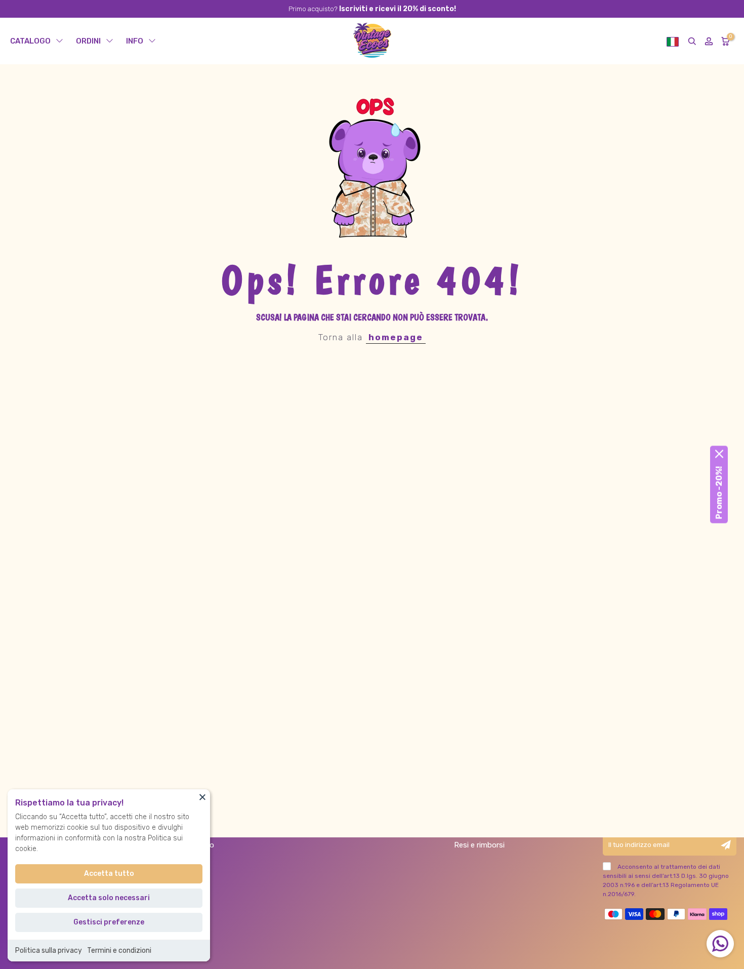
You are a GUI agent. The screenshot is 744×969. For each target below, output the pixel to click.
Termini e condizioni (119, 950)
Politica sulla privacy (48, 950)
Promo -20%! (719, 492)
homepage (395, 337)
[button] (673, 41)
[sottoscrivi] (726, 845)
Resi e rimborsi (479, 845)
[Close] (202, 796)
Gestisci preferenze (108, 922)
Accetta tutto (109, 873)
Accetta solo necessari (109, 898)
